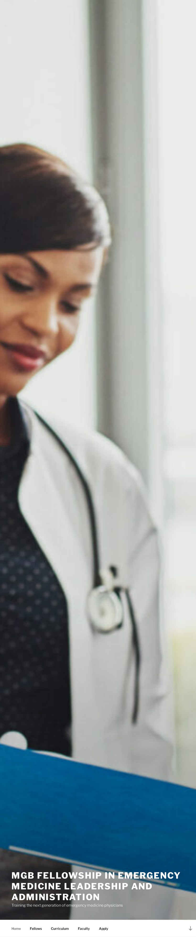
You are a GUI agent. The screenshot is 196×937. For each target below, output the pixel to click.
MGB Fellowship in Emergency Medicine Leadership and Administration (96, 886)
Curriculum (60, 928)
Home (16, 928)
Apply (103, 928)
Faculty (84, 928)
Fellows (36, 928)
